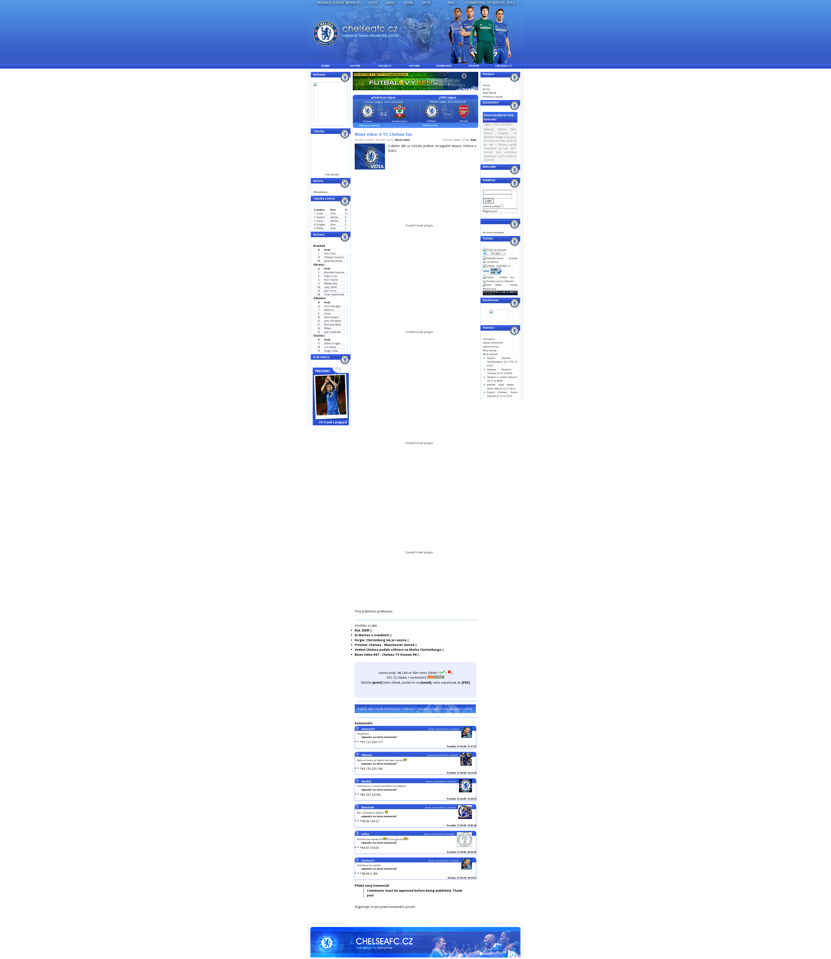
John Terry (330, 290)
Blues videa (402, 139)
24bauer (366, 755)
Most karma (489, 350)
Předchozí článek (493, 96)
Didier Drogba (332, 343)
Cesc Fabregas (332, 306)
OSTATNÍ (474, 65)
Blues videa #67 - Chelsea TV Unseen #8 (386, 654)
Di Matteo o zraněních (372, 635)
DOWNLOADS (444, 65)
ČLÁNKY (325, 65)
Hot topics (488, 339)
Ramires (329, 309)
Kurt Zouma (331, 279)
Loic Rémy (330, 347)
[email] (425, 682)
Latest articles (491, 346)
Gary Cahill (330, 287)
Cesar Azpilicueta (334, 294)
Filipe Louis (330, 276)
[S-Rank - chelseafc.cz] (497, 265)
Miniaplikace (320, 192)
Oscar (327, 313)
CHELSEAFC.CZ (503, 65)
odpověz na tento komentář (379, 737)
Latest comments (493, 342)
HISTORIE (414, 65)
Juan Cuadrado (332, 331)
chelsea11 (368, 729)
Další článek (489, 92)
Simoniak (367, 807)
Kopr (473, 139)
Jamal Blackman (333, 260)
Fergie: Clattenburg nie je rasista (380, 640)
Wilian (327, 328)
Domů (486, 85)
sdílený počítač (492, 206)
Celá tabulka (332, 174)
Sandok (366, 781)
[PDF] (466, 682)
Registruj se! (490, 211)
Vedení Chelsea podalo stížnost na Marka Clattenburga (398, 649)
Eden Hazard (331, 317)
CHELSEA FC (384, 65)
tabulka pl (430, 125)
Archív (486, 89)
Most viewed (490, 354)
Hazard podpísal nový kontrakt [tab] (499, 117)
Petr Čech (330, 253)
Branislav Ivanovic (334, 272)
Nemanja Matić (332, 324)
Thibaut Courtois (333, 257)
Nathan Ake (330, 283)
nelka (365, 834)
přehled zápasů (369, 125)
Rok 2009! (362, 630)
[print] (377, 682)
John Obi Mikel (332, 320)
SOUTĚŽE (355, 65)
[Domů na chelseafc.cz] (415, 62)
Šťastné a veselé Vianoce (502, 377)
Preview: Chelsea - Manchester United (384, 645)
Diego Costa (331, 350)
